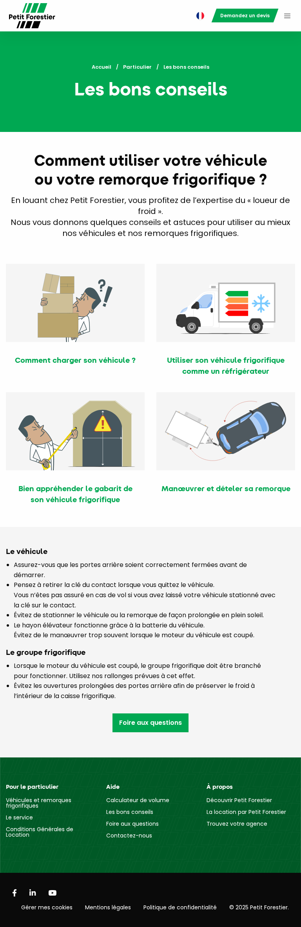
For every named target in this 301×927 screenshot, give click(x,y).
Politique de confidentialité (180, 907)
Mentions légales (108, 907)
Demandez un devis (245, 15)
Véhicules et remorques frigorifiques (38, 803)
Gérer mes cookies (47, 907)
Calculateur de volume (137, 800)
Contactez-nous (129, 835)
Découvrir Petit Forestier (239, 800)
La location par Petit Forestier (246, 812)
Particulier (137, 67)
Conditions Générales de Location (39, 832)
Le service (19, 817)
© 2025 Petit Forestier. (259, 907)
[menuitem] (198, 16)
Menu (287, 15)
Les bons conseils (129, 812)
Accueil (101, 67)
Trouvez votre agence (237, 824)
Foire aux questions (150, 722)
